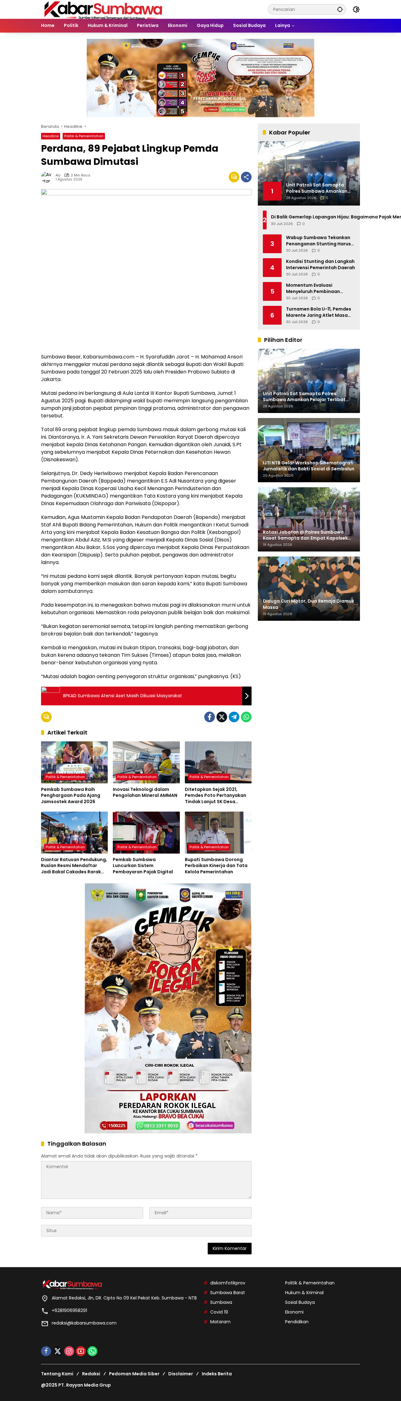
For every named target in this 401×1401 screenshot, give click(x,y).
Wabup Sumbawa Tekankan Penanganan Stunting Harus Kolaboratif (318, 241)
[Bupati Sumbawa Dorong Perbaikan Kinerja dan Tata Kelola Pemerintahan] (218, 833)
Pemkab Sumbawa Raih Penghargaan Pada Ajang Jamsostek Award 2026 (70, 796)
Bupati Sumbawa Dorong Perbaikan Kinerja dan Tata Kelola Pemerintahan (216, 866)
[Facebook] (209, 717)
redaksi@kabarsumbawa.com (84, 1323)
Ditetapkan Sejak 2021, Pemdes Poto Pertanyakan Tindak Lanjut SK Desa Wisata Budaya (215, 796)
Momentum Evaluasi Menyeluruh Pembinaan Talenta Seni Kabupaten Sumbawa (314, 288)
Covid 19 (219, 1312)
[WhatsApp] (246, 717)
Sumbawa (221, 1302)
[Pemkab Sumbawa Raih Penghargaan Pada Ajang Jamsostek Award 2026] (74, 762)
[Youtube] (81, 1351)
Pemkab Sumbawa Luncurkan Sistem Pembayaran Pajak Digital (143, 866)
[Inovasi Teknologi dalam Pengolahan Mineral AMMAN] (146, 762)
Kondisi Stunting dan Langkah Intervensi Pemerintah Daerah (320, 265)
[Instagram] (69, 1351)
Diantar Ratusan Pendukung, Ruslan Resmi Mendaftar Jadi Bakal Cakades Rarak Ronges (74, 866)
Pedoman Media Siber (134, 1374)
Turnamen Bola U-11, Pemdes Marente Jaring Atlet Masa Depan (318, 312)
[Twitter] (221, 717)
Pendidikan (297, 1322)
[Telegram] (234, 717)
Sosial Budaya (300, 1302)
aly (57, 175)
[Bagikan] (246, 177)
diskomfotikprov (227, 1283)
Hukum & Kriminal (304, 1292)
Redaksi (91, 1374)
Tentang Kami (57, 1374)
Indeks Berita (217, 1374)
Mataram (220, 1322)
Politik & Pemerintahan (83, 136)
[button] (340, 9)
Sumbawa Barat (227, 1292)
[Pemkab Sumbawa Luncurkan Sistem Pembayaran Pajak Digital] (146, 833)
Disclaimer (180, 1374)
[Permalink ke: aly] (48, 177)
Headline (51, 136)
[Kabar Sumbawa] (103, 9)
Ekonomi (294, 1312)
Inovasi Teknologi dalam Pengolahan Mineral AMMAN (145, 793)
